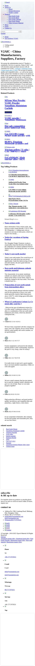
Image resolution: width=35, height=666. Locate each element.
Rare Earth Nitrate (14, 21)
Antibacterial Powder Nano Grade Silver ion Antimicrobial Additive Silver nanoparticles (18, 183)
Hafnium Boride (11, 438)
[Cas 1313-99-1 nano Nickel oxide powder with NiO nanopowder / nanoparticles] (7, 131)
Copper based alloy (7, 70)
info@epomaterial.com (12, 518)
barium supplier (11, 436)
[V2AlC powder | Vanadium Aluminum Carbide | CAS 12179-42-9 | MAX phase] (8, 115)
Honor (11, 9)
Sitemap (3, 537)
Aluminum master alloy (8, 538)
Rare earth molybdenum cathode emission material (18, 269)
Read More (8, 112)
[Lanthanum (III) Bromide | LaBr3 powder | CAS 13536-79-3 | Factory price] (17, 211)
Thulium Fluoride (11, 432)
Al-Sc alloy (9, 434)
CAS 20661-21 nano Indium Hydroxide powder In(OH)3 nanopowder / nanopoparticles (18, 191)
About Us (8, 7)
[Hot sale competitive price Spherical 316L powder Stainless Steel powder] (6, 123)
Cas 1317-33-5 (10, 441)
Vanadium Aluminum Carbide (15, 431)
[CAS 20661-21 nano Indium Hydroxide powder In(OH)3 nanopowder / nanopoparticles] (11, 187)
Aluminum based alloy (23, 538)
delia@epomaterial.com (14, 516)
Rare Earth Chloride (15, 19)
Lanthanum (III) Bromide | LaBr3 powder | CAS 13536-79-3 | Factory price (19, 215)
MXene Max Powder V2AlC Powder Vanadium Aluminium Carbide (16, 104)
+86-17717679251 (10, 557)
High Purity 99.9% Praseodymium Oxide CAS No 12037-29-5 (18, 200)
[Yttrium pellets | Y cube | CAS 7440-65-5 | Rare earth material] (10, 147)
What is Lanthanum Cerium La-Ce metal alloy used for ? (19, 303)
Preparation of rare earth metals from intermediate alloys (17, 286)
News (6, 25)
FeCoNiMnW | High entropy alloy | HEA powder (15, 159)
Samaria (8, 443)
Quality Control (13, 12)
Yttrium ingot (10, 446)
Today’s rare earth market (15, 254)
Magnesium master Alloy (14, 542)
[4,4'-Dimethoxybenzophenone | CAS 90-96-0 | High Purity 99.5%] (19, 172)
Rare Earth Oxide (14, 16)
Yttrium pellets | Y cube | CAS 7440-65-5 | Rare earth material (17, 151)
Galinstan (18, 68)
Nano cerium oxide (12, 223)
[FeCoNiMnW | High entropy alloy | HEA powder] (7, 155)
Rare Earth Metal (14, 18)
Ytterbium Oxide (26, 68)
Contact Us (8, 28)
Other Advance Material (16, 23)
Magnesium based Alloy (17, 540)
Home (6, 5)
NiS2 (7, 439)
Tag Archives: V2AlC (11, 38)
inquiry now (4, 503)
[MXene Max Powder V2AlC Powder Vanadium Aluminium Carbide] (6, 97)
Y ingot (15, 70)
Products (7, 14)
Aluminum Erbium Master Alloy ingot (18, 445)
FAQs (6, 26)
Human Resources (14, 11)
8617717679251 (13, 520)
